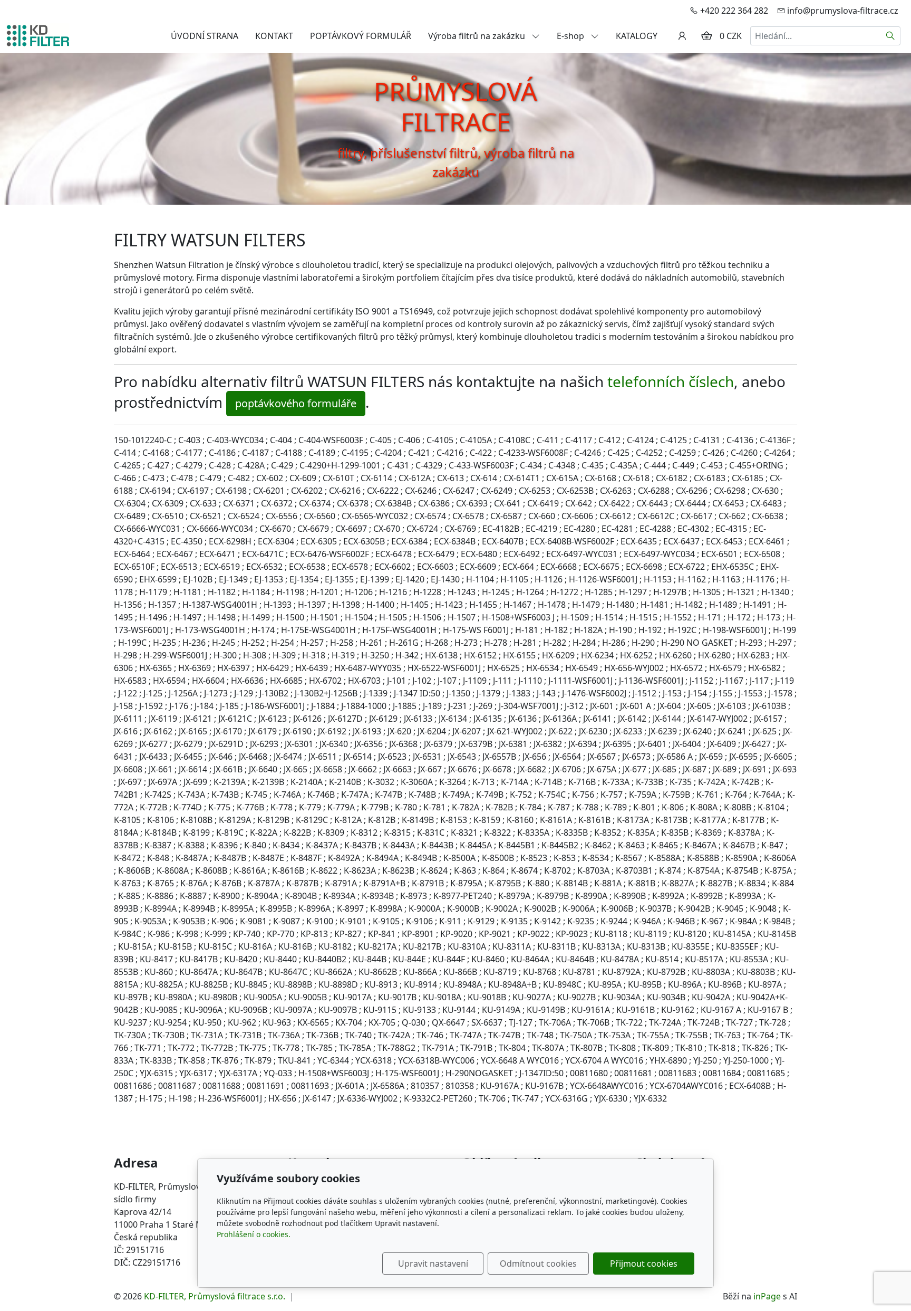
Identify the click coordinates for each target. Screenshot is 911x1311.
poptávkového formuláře (295, 403)
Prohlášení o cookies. (253, 1234)
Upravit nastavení (433, 1263)
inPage (767, 1296)
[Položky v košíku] (706, 35)
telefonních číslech (670, 381)
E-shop (571, 36)
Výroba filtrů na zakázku (477, 36)
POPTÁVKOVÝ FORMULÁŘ (360, 36)
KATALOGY (636, 36)
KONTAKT (274, 36)
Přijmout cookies (643, 1263)
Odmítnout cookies (538, 1263)
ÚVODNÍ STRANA (204, 36)
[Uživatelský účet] (682, 35)
